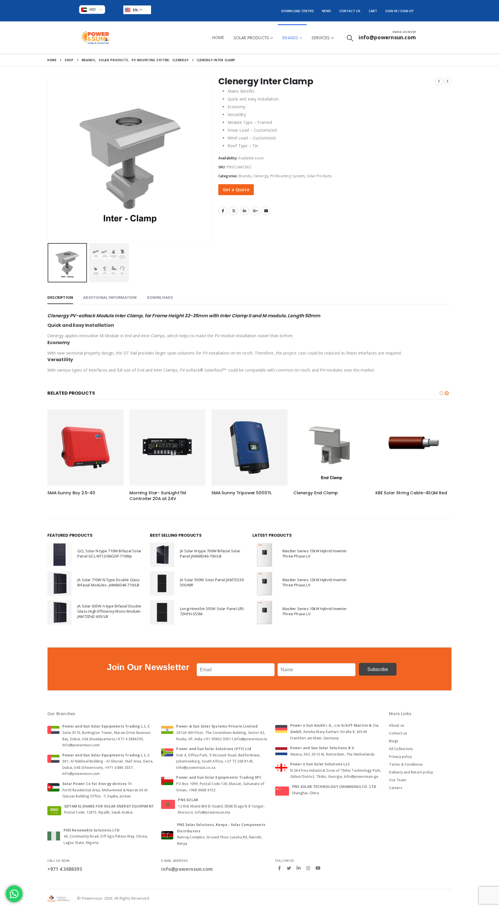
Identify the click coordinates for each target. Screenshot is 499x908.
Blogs (394, 741)
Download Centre (297, 11)
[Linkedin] (298, 868)
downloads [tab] (160, 297)
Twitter (233, 210)
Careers (395, 787)
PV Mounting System (287, 176)
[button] (350, 38)
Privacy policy (400, 756)
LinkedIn (244, 210)
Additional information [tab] (110, 297)
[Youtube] (318, 868)
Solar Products (251, 38)
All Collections (401, 748)
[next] (448, 81)
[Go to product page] (85, 447)
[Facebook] (279, 868)
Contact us (398, 733)
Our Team (397, 780)
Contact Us (350, 11)
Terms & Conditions (406, 764)
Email (266, 210)
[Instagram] (308, 868)
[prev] (439, 81)
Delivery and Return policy (411, 772)
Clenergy (261, 176)
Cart (373, 11)
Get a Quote (236, 189)
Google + (255, 210)
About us (396, 725)
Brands (290, 38)
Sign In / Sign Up (399, 11)
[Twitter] (289, 868)
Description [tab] (60, 297)
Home (218, 37)
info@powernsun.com (187, 869)
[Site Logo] (95, 38)
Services (320, 38)
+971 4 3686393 (64, 869)
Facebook (223, 210)
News (326, 11)
